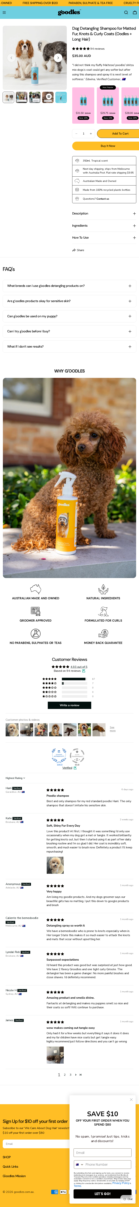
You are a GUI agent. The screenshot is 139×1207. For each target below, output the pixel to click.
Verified (67, 768)
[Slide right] (58, 57)
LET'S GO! (103, 1194)
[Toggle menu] (4, 12)
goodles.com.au (24, 1192)
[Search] (126, 12)
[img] (55, 790)
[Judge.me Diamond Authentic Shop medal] (59, 755)
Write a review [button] (69, 705)
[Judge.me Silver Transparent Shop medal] (77, 755)
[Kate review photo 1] (55, 865)
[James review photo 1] (55, 1055)
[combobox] (79, 1164)
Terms (77, 1186)
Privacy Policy (121, 1183)
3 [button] (70, 1075)
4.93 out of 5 (79, 667)
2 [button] (65, 1075)
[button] (81, 49)
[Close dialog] (131, 1100)
